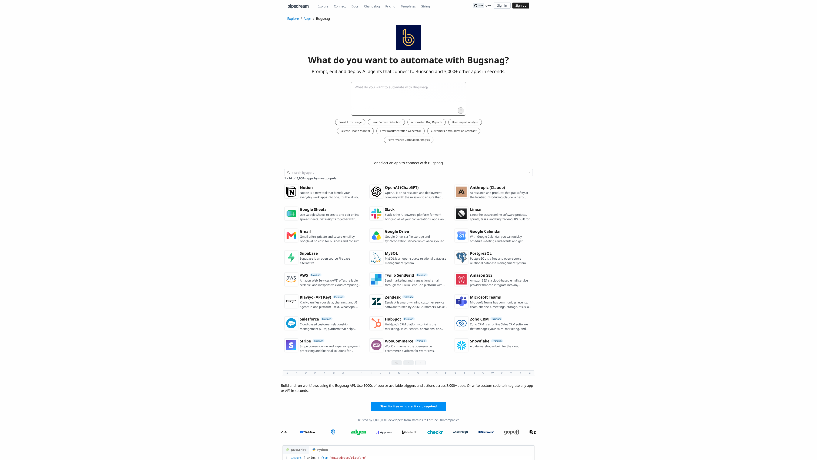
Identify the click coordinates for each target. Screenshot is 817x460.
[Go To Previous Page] (408, 362)
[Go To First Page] (396, 362)
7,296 (488, 5)
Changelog (372, 6)
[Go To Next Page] (420, 362)
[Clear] (529, 172)
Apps (307, 18)
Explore (322, 6)
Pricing (390, 6)
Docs (355, 6)
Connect (340, 6)
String (425, 6)
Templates (408, 6)
